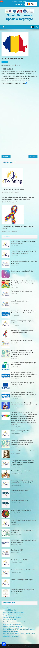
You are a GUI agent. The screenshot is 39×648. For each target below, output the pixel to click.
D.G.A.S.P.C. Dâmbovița (10, 619)
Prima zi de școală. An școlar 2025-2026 (23, 570)
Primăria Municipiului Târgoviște (12, 626)
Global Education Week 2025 (19, 500)
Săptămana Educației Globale (19, 490)
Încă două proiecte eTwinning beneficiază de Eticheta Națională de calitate (33, 156)
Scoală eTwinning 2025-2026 (19, 560)
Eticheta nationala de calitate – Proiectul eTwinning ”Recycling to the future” (7, 156)
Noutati (4, 62)
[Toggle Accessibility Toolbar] (3, 644)
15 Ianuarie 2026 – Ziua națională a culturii (23, 451)
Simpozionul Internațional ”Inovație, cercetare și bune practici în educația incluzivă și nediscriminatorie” (22, 442)
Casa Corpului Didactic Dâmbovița (13, 612)
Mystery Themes (31, 646)
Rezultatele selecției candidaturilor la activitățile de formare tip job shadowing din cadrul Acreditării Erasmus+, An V (24, 374)
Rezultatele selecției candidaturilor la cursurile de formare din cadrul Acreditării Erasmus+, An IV (23, 394)
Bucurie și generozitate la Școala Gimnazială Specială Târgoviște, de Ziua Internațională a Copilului (24, 283)
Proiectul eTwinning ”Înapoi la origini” (22, 579)
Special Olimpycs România (11, 636)
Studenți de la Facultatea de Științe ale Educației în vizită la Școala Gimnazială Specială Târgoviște (22, 462)
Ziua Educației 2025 (17, 550)
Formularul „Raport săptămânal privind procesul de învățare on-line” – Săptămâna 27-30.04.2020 (18, 198)
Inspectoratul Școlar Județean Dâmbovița (15, 622)
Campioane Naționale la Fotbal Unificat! (22, 271)
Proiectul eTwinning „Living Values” (21, 510)
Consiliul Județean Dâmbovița (12, 617)
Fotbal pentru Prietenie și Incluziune (21, 291)
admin (18, 65)
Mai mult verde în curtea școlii (19, 301)
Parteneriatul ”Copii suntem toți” (20, 471)
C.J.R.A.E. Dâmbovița (9, 610)
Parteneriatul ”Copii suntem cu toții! (21, 340)
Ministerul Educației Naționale (12, 624)
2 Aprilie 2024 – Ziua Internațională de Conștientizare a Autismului (18, 227)
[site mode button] (32, 27)
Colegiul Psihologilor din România (13, 615)
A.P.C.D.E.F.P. (7, 607)
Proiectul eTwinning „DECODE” (20, 431)
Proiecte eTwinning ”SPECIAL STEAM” (13, 189)
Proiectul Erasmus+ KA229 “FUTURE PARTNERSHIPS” (19, 634)
